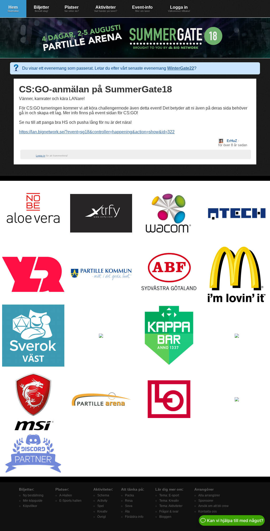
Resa (129, 500)
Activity (102, 500)
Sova (128, 506)
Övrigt (101, 517)
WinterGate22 (180, 68)
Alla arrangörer (209, 495)
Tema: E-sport (169, 495)
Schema (103, 495)
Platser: (62, 489)
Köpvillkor (30, 506)
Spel (100, 506)
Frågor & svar (169, 511)
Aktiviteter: (103, 489)
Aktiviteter (105, 8)
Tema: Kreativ (169, 500)
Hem (13, 8)
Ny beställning (33, 495)
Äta (127, 511)
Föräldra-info (134, 517)
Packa (129, 495)
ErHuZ (232, 141)
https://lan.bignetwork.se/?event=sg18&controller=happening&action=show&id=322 (97, 132)
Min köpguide (32, 500)
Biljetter (41, 8)
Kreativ (102, 511)
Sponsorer (205, 500)
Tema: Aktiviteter (170, 506)
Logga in (179, 8)
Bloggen (165, 517)
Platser (71, 8)
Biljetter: (26, 489)
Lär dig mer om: (169, 489)
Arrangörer (204, 489)
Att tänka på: (132, 489)
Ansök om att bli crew (213, 506)
